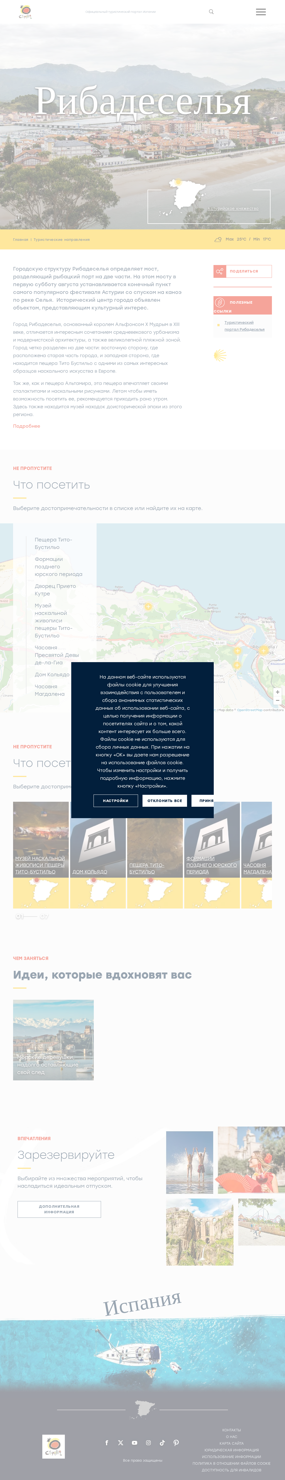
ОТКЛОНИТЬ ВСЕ (165, 800)
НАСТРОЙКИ (115, 800)
